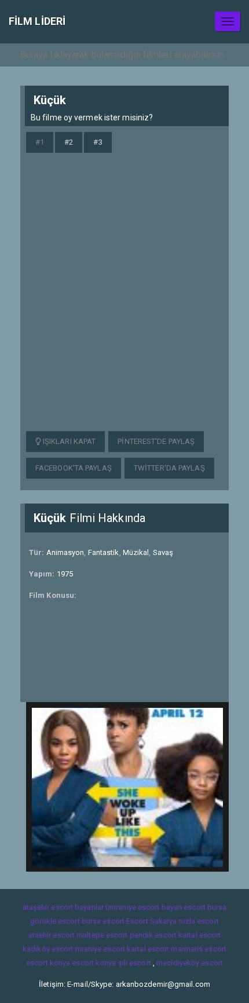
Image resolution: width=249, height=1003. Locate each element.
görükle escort (54, 921)
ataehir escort (51, 935)
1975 (65, 574)
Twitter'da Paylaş (169, 468)
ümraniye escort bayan (143, 907)
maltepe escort (101, 935)
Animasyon (65, 552)
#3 (97, 142)
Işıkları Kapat (68, 441)
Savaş (163, 552)
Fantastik (103, 552)
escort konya (48, 962)
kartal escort (199, 935)
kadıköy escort (48, 949)
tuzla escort (199, 921)
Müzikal (136, 552)
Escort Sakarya (151, 921)
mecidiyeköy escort (189, 962)
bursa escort (103, 921)
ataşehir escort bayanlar (63, 907)
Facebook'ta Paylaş (73, 468)
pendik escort (153, 935)
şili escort (134, 962)
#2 (68, 142)
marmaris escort (198, 949)
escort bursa (205, 907)
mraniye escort (100, 949)
